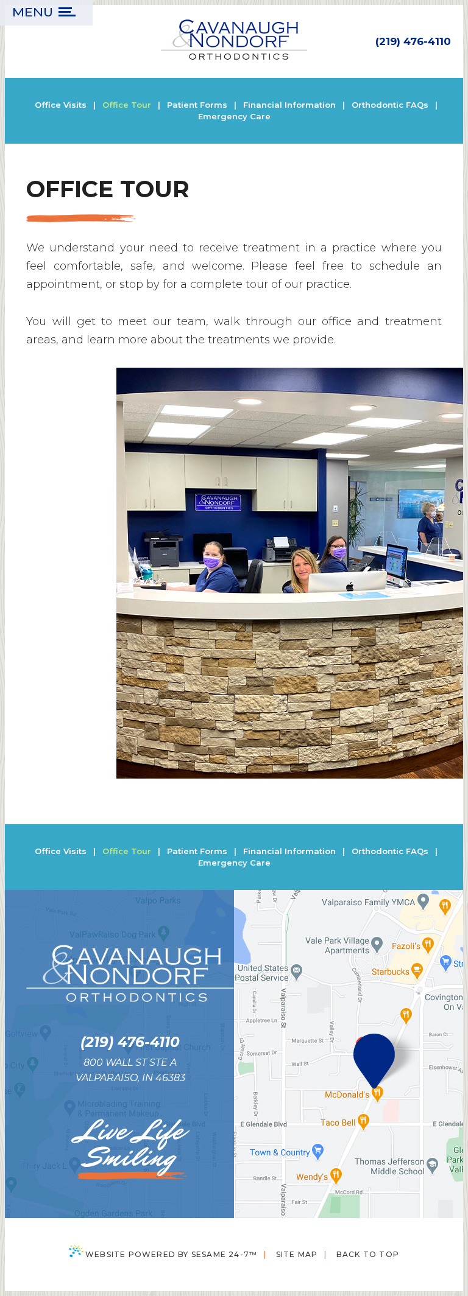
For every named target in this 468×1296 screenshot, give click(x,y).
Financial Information (289, 105)
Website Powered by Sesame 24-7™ (171, 1254)
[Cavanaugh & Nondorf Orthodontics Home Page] (234, 41)
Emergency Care (234, 116)
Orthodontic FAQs (390, 105)
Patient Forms (197, 105)
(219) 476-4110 (413, 41)
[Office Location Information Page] (369, 1062)
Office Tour (126, 105)
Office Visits (61, 105)
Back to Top (367, 1254)
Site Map (297, 1254)
